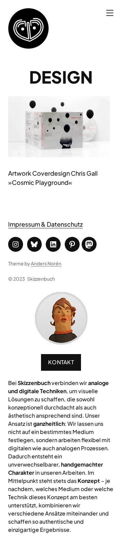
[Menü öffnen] (110, 13)
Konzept (89, 480)
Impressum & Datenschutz (45, 224)
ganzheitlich (49, 423)
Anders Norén (46, 263)
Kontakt (61, 362)
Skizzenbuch (41, 279)
